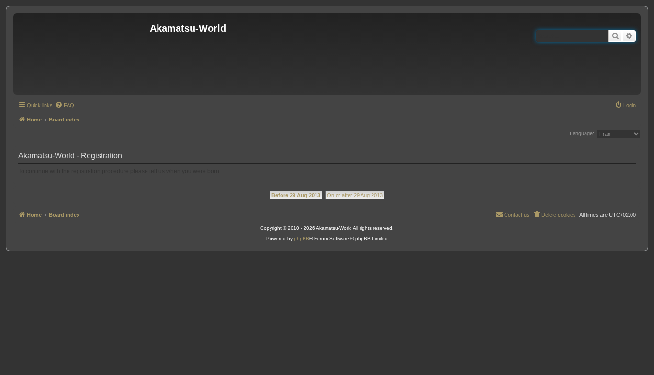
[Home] (83, 54)
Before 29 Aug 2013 (295, 195)
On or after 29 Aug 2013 (355, 195)
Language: (582, 133)
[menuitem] (64, 105)
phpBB (301, 238)
